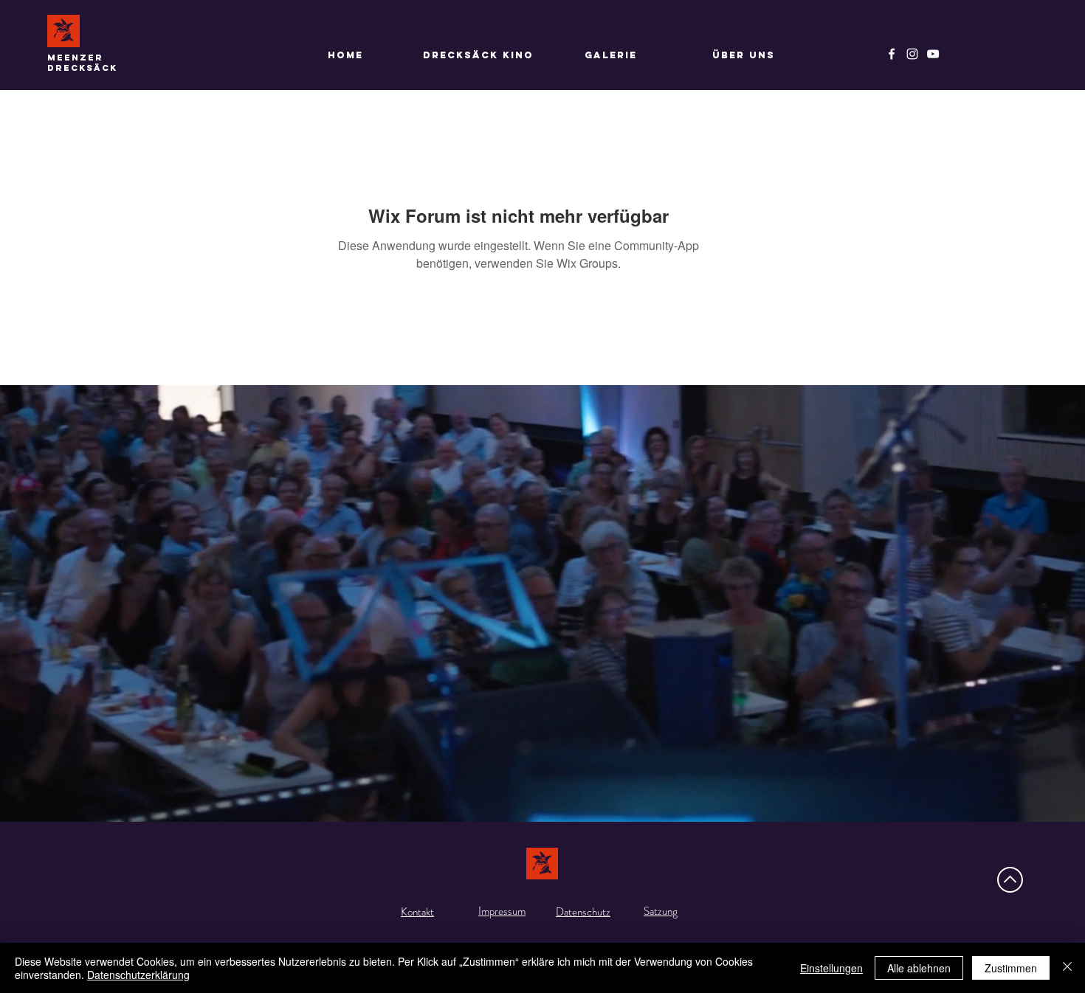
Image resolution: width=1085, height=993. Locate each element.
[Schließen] (1067, 968)
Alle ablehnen (919, 968)
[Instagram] (912, 53)
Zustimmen (1011, 968)
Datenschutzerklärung (138, 974)
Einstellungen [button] (831, 968)
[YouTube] (933, 53)
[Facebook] (891, 53)
